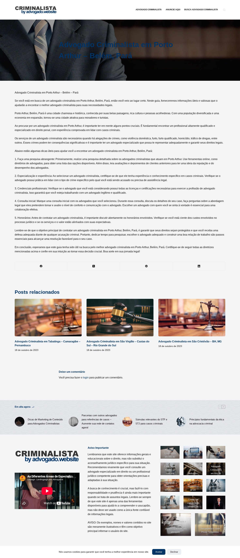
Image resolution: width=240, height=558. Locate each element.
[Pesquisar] (224, 10)
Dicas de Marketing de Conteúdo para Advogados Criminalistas (45, 421)
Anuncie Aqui (173, 9)
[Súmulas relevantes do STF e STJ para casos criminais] (127, 422)
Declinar (174, 552)
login (86, 377)
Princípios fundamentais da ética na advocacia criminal (206, 421)
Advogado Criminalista (149, 9)
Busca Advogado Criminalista (201, 9)
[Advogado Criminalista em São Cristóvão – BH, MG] (191, 317)
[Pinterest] (146, 266)
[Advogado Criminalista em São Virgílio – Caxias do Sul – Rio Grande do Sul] (120, 317)
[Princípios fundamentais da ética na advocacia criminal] (181, 422)
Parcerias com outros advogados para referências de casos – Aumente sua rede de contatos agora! (99, 421)
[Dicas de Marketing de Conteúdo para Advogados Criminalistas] (19, 422)
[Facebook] (41, 266)
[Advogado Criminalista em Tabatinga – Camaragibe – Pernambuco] (48, 317)
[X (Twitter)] (93, 266)
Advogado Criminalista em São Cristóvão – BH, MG (190, 341)
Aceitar (158, 552)
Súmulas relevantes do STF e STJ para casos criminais (151, 421)
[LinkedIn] (199, 266)
